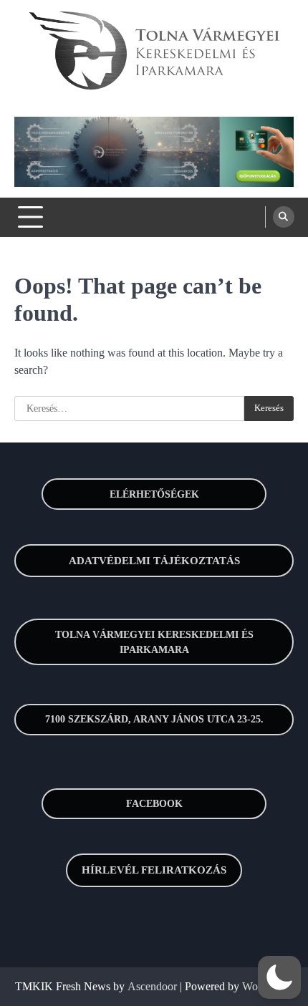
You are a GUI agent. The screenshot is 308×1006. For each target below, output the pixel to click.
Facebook (154, 803)
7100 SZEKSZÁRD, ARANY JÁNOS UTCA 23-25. (154, 719)
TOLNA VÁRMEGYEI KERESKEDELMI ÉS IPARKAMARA (154, 642)
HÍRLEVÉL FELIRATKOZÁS (154, 870)
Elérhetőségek (154, 494)
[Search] (283, 217)
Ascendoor (152, 986)
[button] (279, 977)
